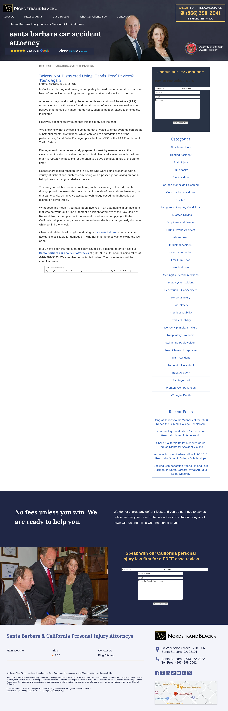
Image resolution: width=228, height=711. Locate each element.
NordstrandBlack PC (30, 6)
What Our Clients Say (93, 16)
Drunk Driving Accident (180, 229)
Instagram (162, 673)
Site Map (22, 691)
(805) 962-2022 (194, 659)
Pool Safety (181, 305)
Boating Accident (180, 154)
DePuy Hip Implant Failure (180, 327)
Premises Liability (181, 312)
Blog (55, 650)
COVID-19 (180, 199)
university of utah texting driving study (118, 271)
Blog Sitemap (106, 655)
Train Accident (181, 357)
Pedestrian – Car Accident (180, 289)
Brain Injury (181, 162)
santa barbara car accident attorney (94, 271)
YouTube (179, 673)
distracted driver (106, 232)
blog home (45, 66)
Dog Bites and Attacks (181, 222)
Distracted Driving (58, 267)
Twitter (189, 673)
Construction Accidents (180, 192)
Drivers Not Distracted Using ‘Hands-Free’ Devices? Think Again (86, 78)
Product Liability (181, 320)
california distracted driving (73, 271)
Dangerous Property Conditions (181, 207)
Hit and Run (180, 237)
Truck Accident (181, 372)
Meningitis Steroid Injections (181, 274)
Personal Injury (180, 297)
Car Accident (181, 177)
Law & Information (180, 252)
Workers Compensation (181, 387)
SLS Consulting (56, 691)
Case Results (61, 16)
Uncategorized (181, 380)
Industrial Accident (180, 244)
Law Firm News (181, 259)
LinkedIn (168, 673)
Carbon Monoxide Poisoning (181, 184)
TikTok (173, 673)
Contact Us (124, 16)
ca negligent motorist (56, 271)
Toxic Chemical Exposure (181, 350)
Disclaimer (11, 691)
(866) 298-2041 (203, 13)
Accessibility (107, 673)
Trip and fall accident (181, 365)
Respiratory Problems (180, 335)
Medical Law (181, 267)
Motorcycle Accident (181, 282)
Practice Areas (33, 16)
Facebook (157, 673)
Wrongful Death (181, 395)
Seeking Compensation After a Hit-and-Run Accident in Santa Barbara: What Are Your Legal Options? (181, 469)
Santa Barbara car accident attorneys (64, 252)
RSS (57, 655)
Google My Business (184, 673)
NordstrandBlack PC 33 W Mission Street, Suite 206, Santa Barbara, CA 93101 (186, 692)
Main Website (15, 650)
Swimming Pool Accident (180, 342)
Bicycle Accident (180, 147)
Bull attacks (181, 169)
